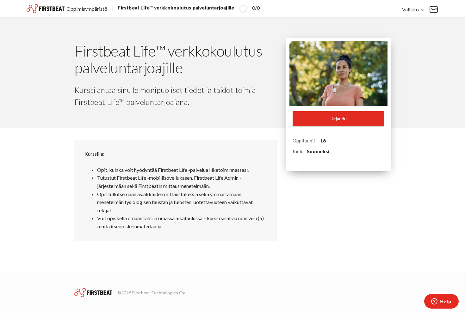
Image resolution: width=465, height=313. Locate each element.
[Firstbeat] (93, 292)
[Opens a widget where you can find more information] (441, 302)
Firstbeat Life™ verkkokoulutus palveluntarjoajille (176, 7)
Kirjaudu (338, 118)
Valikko (410, 8)
